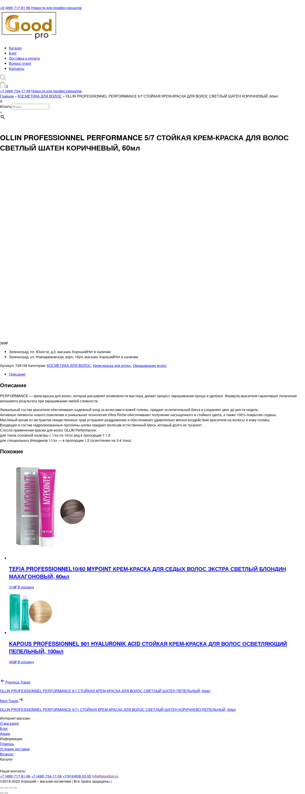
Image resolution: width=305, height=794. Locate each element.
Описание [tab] (17, 374)
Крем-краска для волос (112, 365)
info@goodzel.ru (105, 776)
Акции (5, 733)
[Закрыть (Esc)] (15, 787)
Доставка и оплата (24, 58)
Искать (5, 106)
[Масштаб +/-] (2, 787)
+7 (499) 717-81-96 (15, 776)
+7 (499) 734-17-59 (15, 91)
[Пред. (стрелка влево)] (2, 793)
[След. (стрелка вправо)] (6, 793)
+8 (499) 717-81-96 (15, 7)
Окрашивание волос (150, 365)
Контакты (16, 68)
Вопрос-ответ (20, 63)
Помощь (7, 743)
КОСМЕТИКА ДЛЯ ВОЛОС (69, 365)
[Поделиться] (11, 787)
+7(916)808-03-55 (77, 776)
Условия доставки (15, 748)
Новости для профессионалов (56, 7)
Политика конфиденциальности (139, 781)
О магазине (9, 723)
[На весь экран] (6, 787)
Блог (13, 53)
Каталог (15, 48)
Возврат (7, 754)
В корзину (26, 587)
